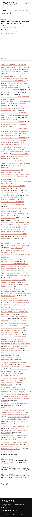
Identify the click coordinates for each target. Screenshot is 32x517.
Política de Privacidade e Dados (16, 515)
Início (16, 10)
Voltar (5, 10)
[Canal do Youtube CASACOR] (6, 510)
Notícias (22, 10)
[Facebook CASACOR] (8, 510)
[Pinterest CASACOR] (11, 510)
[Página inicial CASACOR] (10, 3)
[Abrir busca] (26, 3)
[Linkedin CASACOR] (14, 510)
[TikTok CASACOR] (16, 510)
